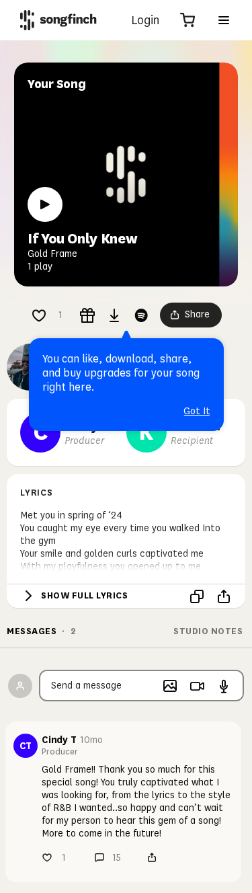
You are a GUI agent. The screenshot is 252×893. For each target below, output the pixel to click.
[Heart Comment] (39, 315)
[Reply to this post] (99, 857)
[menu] (224, 20)
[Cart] (187, 20)
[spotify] (141, 315)
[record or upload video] (197, 686)
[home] (58, 20)
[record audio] (224, 686)
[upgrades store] (87, 315)
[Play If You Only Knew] (45, 204)
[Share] (224, 596)
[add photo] (170, 686)
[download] (114, 315)
